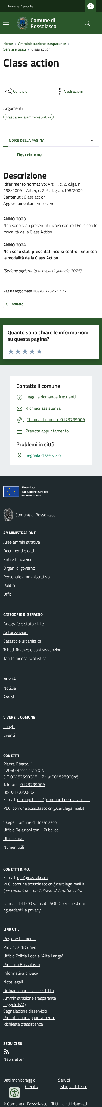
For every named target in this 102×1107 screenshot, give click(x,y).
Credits (31, 1086)
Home (8, 43)
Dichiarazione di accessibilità (28, 990)
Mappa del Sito (73, 1086)
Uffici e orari (13, 838)
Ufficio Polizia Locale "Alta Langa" (33, 956)
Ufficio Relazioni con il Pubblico (30, 830)
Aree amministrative (21, 542)
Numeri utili (13, 847)
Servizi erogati (14, 49)
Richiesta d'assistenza (23, 1024)
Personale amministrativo (26, 576)
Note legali (13, 982)
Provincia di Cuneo (19, 947)
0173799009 (32, 784)
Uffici (7, 594)
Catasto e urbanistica (22, 641)
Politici (9, 585)
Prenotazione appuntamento (29, 1017)
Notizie (9, 688)
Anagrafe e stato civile (23, 623)
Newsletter (13, 1059)
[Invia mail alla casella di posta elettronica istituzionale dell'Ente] (53, 799)
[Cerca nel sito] (85, 23)
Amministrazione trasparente (42, 43)
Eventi (9, 735)
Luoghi (9, 726)
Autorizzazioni (15, 632)
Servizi (64, 1080)
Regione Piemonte (20, 6)
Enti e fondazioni (18, 559)
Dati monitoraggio (19, 1080)
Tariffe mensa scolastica (25, 658)
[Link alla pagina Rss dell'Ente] (6, 1051)
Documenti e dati (18, 550)
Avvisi (8, 696)
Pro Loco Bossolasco (21, 964)
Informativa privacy (20, 973)
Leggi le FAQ (14, 1004)
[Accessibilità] (14, 1092)
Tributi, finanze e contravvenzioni (32, 649)
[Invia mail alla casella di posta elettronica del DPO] (32, 877)
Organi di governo (19, 568)
